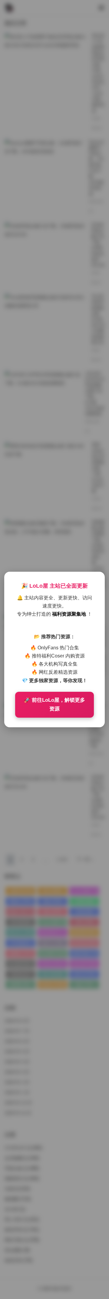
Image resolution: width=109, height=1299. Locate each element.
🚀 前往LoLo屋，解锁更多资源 (54, 704)
